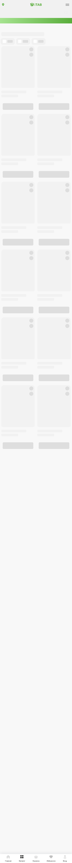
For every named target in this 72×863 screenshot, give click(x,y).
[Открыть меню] (67, 5)
